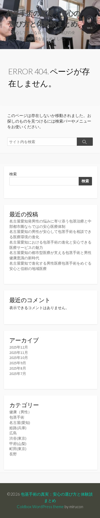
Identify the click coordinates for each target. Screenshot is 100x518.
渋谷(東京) (17, 438)
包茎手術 (16, 417)
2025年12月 (18, 347)
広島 (13, 433)
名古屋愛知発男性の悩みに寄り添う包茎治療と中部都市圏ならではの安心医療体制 (50, 224)
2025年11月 (18, 352)
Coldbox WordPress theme (40, 506)
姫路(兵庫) (17, 428)
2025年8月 (17, 368)
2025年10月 (18, 357)
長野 (13, 454)
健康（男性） (20, 412)
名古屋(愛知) (19, 422)
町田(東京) (17, 448)
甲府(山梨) (17, 443)
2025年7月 (17, 373)
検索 (13, 174)
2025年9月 (17, 363)
